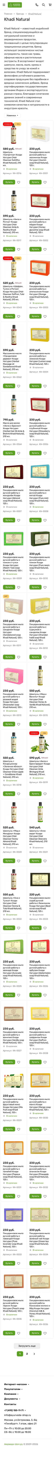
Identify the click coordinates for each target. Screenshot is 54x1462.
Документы (11, 1399)
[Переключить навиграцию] (4, 4)
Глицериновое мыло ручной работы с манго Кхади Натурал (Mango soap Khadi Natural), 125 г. (40, 1104)
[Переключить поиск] (43, 4)
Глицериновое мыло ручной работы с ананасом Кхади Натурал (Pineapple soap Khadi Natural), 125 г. (39, 1173)
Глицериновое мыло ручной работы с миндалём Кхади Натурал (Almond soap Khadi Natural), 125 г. (13, 497)
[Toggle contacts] (37, 4)
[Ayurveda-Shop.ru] (15, 4)
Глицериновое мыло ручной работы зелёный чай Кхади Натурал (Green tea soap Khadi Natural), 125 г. (39, 1240)
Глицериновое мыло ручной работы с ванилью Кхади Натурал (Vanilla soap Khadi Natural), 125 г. (13, 1037)
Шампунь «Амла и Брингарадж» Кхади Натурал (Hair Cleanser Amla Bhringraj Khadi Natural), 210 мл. (39, 768)
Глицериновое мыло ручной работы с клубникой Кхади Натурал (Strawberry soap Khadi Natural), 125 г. (39, 430)
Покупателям (12, 1389)
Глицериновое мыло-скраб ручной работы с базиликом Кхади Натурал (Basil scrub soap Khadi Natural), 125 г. (40, 905)
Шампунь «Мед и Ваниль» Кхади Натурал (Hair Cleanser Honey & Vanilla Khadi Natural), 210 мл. (39, 701)
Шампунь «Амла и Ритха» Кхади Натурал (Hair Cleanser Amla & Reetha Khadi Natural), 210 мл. (12, 226)
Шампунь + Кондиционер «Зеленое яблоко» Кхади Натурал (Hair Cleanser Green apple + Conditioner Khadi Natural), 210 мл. (13, 769)
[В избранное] (18, 182)
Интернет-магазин (15, 1384)
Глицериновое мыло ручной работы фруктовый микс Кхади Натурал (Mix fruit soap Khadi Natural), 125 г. (13, 1106)
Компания (10, 1394)
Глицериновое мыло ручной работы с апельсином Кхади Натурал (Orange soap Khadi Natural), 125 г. (39, 293)
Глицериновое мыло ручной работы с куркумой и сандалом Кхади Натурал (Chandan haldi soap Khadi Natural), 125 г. (39, 632)
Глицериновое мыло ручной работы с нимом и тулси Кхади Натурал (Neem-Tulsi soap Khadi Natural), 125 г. (13, 564)
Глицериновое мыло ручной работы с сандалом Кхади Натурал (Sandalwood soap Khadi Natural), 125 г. (13, 631)
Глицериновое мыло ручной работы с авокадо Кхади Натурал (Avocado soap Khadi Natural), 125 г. (13, 972)
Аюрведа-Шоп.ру (13, 1444)
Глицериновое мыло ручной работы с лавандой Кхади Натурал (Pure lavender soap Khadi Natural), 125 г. (13, 1240)
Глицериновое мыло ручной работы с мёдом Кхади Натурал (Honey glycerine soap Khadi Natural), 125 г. (39, 226)
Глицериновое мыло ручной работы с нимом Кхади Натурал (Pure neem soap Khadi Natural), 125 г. (39, 564)
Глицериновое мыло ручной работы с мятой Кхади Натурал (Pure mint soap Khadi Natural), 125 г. (39, 497)
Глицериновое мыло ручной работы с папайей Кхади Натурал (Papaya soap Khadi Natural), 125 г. (13, 1173)
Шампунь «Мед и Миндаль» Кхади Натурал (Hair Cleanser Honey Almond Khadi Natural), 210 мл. (11, 837)
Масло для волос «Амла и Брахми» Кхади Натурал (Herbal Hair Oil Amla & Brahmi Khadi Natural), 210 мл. (13, 430)
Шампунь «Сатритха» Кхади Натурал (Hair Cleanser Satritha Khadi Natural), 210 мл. (12, 159)
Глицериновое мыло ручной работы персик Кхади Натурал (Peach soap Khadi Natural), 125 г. (13, 1305)
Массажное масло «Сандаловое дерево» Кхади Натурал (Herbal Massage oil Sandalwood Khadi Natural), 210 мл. (12, 361)
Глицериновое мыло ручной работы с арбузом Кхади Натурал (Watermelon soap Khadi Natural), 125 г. (40, 972)
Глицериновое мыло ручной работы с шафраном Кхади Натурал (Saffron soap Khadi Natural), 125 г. (39, 1039)
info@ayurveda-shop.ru (17, 1415)
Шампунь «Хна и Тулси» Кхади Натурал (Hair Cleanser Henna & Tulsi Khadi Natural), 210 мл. (12, 905)
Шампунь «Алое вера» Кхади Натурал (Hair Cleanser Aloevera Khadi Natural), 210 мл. (38, 837)
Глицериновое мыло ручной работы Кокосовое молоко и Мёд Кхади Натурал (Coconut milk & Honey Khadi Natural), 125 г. (39, 1308)
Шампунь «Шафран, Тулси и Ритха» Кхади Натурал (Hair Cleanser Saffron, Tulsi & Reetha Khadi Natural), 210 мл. (13, 293)
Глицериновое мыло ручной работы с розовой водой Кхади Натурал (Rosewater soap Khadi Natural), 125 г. (13, 701)
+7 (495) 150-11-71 (14, 1410)
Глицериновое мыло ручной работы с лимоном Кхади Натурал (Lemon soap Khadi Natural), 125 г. (40, 358)
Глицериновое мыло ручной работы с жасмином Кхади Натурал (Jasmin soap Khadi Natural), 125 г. (39, 159)
